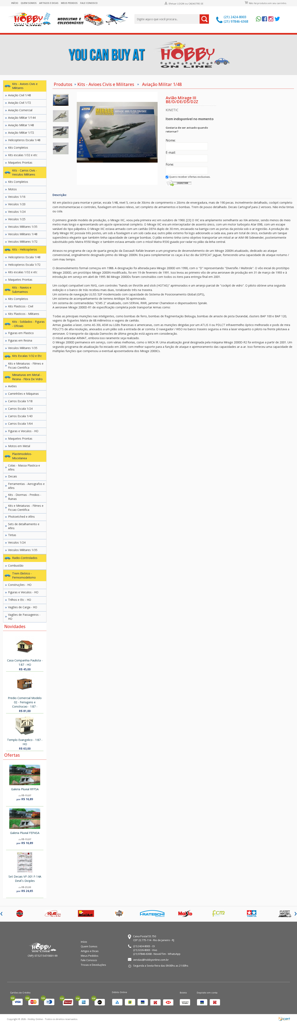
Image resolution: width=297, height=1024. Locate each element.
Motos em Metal (19, 446)
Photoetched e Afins (21, 516)
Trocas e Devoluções (93, 965)
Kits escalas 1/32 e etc (22, 155)
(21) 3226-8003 (141, 950)
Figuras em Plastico (21, 333)
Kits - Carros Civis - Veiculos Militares (24, 172)
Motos (12, 189)
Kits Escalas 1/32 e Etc (27, 356)
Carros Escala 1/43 (20, 416)
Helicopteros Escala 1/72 (24, 265)
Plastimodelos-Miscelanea (22, 456)
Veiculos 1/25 (16, 219)
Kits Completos (18, 147)
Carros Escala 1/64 (20, 423)
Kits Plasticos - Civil (20, 306)
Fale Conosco (89, 3)
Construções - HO (20, 585)
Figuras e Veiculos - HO (23, 431)
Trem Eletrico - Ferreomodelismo (24, 575)
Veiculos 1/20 (16, 204)
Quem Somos (29, 3)
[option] (61, 100)
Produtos (63, 84)
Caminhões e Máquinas (23, 394)
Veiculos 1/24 (16, 212)
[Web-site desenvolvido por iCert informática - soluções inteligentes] (284, 1018)
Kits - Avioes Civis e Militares (25, 86)
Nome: (171, 140)
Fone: (170, 164)
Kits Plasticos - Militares (23, 314)
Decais (12, 476)
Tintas (12, 535)
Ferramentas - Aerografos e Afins (26, 486)
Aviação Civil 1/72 (19, 103)
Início (14, 3)
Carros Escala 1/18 (20, 401)
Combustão (15, 565)
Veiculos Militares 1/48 (22, 234)
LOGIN (180, 3)
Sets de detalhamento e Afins (23, 526)
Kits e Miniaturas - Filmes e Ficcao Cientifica (25, 365)
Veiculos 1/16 (16, 197)
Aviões (12, 386)
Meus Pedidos (69, 3)
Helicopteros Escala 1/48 (24, 140)
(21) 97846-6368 (236, 21)
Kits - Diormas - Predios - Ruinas (24, 497)
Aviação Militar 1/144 (22, 118)
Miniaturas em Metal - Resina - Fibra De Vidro (27, 377)
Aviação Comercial (20, 110)
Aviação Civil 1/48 (19, 95)
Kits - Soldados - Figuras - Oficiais (28, 324)
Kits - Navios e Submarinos (21, 290)
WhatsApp (174, 954)
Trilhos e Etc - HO (19, 600)
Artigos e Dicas (48, 3)
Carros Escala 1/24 (20, 408)
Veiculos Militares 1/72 (22, 241)
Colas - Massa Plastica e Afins (24, 467)
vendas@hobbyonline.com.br (151, 960)
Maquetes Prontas (20, 162)
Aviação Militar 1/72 (21, 132)
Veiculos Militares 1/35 (22, 226)
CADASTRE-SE (196, 3)
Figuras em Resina (20, 340)
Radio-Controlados (24, 558)
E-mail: (171, 152)
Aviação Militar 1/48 (21, 125)
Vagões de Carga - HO (22, 607)
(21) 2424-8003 (235, 17)
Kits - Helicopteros (24, 249)
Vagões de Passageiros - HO (24, 617)
